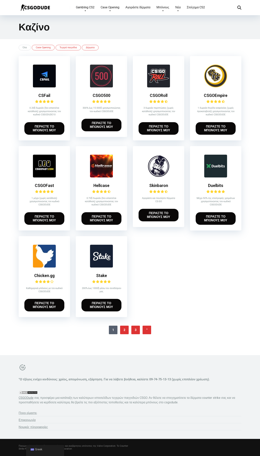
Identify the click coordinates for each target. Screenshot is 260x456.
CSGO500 (101, 95)
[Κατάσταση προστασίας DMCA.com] (28, 393)
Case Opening (110, 7)
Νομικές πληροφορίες (33, 427)
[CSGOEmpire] (215, 86)
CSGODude (26, 398)
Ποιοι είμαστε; (28, 413)
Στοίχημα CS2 (196, 7)
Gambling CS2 (85, 7)
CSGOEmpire (215, 95)
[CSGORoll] (158, 86)
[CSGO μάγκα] (35, 6)
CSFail (44, 95)
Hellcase (101, 185)
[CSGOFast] (44, 176)
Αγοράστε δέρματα (137, 7)
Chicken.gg (44, 275)
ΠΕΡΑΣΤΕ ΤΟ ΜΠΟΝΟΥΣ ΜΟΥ (44, 128)
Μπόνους (162, 7)
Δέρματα (90, 47)
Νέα (178, 7)
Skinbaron (158, 185)
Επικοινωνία (27, 420)
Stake (101, 275)
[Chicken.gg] (44, 266)
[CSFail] (44, 86)
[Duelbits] (215, 176)
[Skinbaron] (158, 176)
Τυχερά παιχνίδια (68, 47)
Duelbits (215, 185)
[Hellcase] (101, 176)
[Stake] (101, 266)
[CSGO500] (101, 86)
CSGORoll (158, 95)
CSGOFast (44, 185)
